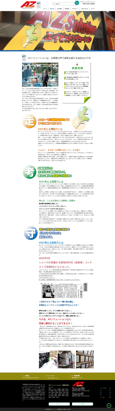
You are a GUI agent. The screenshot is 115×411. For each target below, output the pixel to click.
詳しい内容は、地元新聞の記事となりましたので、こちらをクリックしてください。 (60, 279)
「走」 (33, 108)
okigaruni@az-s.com (52, 378)
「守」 (40, 108)
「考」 (36, 108)
